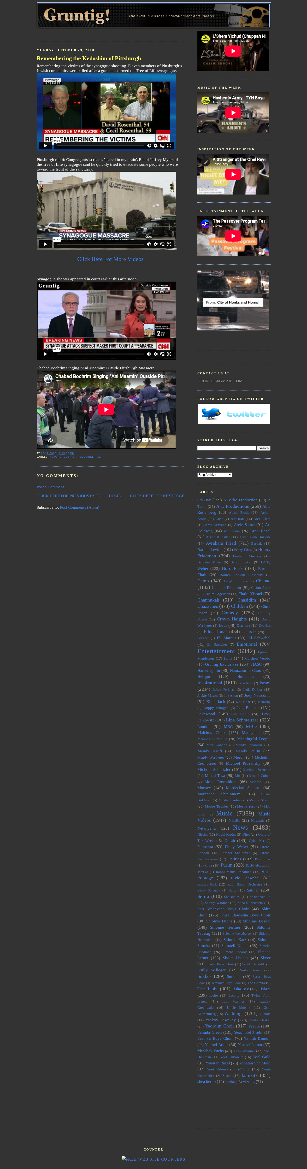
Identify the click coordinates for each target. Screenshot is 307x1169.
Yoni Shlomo (217, 1069)
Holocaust (245, 676)
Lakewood (206, 714)
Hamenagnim (208, 670)
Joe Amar (231, 695)
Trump (234, 995)
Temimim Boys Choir (226, 983)
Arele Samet (244, 524)
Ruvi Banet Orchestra (244, 884)
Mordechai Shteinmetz (218, 794)
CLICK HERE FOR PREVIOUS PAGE (68, 496)
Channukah (208, 599)
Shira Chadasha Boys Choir (245, 915)
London (204, 726)
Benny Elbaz (243, 550)
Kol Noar (243, 702)
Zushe (226, 1076)
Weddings (233, 1013)
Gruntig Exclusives (221, 664)
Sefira (203, 896)
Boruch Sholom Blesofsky (241, 575)
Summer (234, 976)
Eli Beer (249, 632)
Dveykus (265, 625)
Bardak (256, 543)
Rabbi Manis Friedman (234, 872)
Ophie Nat (256, 841)
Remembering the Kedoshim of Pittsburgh (89, 58)
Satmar (253, 890)
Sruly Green (250, 970)
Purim (227, 865)
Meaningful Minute (212, 739)
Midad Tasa (215, 775)
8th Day (204, 500)
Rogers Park (207, 884)
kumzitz (250, 1075)
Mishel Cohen (260, 775)
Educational (215, 631)
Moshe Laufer (229, 800)
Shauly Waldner (217, 903)
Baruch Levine (210, 549)
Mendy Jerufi (209, 751)
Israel (265, 682)
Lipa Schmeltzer (242, 719)
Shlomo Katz (235, 939)
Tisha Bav (240, 989)
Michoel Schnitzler (213, 769)
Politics (234, 859)
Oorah (229, 840)
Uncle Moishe (238, 1007)
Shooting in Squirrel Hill (80, 456)
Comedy (230, 612)
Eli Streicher (217, 644)
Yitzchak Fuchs (210, 1051)
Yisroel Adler (216, 1044)
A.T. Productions (232, 506)
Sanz (232, 890)
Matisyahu (251, 732)
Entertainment (216, 651)
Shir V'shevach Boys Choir (223, 909)
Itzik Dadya (252, 689)
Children (239, 606)
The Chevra (256, 983)
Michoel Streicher (256, 770)
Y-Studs (265, 1014)
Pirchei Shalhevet (236, 853)
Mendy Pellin (247, 751)
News (54, 456)
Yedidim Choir (219, 1025)
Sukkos (204, 976)
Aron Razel (260, 531)
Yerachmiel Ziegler (248, 1032)
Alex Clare (262, 519)
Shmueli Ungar (234, 945)
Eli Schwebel (258, 638)
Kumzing (264, 702)
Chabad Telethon (226, 587)
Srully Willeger (211, 970)
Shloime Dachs (219, 921)
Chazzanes (207, 606)
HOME (115, 496)
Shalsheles (232, 897)
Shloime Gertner (225, 927)
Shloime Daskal (256, 921)
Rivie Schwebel (245, 878)
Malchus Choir (211, 732)
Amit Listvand (216, 525)
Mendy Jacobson (249, 745)
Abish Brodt (239, 512)
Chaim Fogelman (217, 594)
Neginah (257, 820)
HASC (256, 664)
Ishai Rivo (245, 683)
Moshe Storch (259, 800)
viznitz (249, 1081)
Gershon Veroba (257, 658)
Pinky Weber (236, 846)
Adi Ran (237, 519)
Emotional (247, 644)
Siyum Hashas (235, 958)
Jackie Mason (207, 695)
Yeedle (254, 1026)
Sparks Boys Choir (220, 964)
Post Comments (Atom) (79, 507)
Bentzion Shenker (247, 556)
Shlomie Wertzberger (237, 933)
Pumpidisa (263, 859)
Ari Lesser (232, 531)
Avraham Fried (221, 543)
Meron (239, 757)
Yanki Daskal (260, 1020)
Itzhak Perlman (224, 689)
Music (224, 813)
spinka (230, 1082)
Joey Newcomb (257, 695)
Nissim (202, 834)
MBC (228, 726)
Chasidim (246, 599)
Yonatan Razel (218, 1063)
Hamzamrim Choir (246, 670)
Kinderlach (215, 701)
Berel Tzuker (241, 562)
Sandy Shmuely (208, 890)
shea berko (206, 1081)
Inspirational (209, 682)
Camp (203, 580)
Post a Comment (50, 487)
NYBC (234, 820)
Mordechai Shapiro (243, 787)
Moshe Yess (246, 806)
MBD (251, 726)
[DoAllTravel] (233, 329)
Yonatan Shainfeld (254, 1063)
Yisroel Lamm (250, 1044)
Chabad (263, 580)
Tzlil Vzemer (233, 1001)
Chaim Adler (261, 587)
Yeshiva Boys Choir (215, 1038)
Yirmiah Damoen (257, 1038)
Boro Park (232, 568)
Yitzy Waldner (244, 1051)
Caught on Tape (236, 581)
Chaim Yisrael (250, 593)
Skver (266, 958)
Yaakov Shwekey (221, 1020)
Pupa (208, 865)
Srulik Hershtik (253, 964)
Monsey (204, 787)
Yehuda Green (209, 1032)
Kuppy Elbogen (216, 708)
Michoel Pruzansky (243, 763)
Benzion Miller (209, 562)
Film (228, 658)
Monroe (255, 782)
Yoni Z (243, 1069)
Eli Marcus (226, 638)
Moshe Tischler (216, 806)
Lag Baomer (248, 707)
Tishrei (265, 989)
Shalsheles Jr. (260, 897)
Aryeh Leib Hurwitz (254, 537)
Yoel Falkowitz (231, 1057)
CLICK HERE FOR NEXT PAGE (157, 496)
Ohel (246, 834)
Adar (219, 519)
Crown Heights (232, 618)
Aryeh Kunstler (218, 537)
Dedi (223, 625)
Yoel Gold (262, 1057)
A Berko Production (240, 500)
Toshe (213, 995)
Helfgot (203, 676)
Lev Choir (240, 714)
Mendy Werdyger (210, 757)
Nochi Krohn (226, 834)
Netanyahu (206, 828)
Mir (237, 775)
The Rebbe (207, 988)
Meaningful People (254, 739)
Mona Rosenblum (220, 781)
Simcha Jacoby (235, 952)
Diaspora (243, 625)
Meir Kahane (217, 745)
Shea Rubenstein (250, 903)
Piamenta (205, 846)
